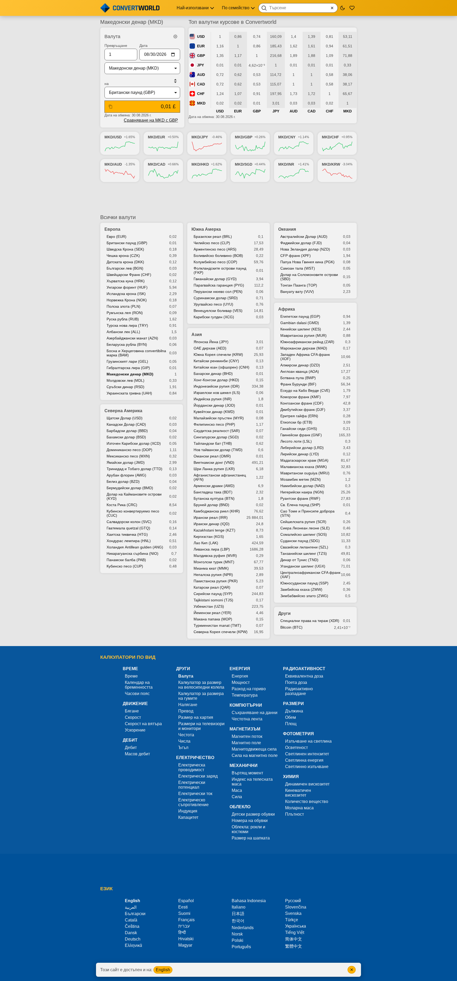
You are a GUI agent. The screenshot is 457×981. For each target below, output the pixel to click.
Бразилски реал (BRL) (213, 236)
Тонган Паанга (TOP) (298, 285)
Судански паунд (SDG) (300, 541)
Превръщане (115, 45)
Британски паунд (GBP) (127, 243)
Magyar (185, 945)
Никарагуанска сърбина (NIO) (132, 553)
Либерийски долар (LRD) (302, 448)
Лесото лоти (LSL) (296, 441)
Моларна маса (299, 808)
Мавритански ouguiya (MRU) (305, 473)
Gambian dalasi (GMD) (299, 323)
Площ (290, 723)
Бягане (132, 711)
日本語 (238, 913)
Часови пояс (137, 693)
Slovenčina (295, 907)
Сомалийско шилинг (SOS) (303, 534)
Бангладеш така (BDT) (213, 492)
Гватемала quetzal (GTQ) (128, 528)
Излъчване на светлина (308, 741)
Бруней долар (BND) (211, 505)
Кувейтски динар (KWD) (214, 412)
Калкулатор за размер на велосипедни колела (201, 684)
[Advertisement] (228, 198)
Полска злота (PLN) (123, 306)
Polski (237, 940)
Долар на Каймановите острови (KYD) (134, 496)
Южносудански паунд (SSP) (304, 583)
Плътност (294, 814)
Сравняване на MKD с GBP (151, 120)
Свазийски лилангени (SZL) (304, 547)
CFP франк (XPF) (295, 255)
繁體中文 (293, 946)
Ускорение (135, 730)
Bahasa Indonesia (249, 900)
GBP (201, 55)
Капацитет (188, 817)
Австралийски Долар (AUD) (303, 236)
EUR (201, 46)
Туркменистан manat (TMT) (217, 625)
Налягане (187, 704)
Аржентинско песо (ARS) (215, 249)
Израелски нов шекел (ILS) (217, 392)
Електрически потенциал (191, 784)
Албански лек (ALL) (123, 332)
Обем (290, 717)
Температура (245, 695)
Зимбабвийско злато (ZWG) (304, 596)
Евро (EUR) (116, 236)
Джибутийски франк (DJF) (302, 409)
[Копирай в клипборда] (110, 106)
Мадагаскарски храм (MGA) (304, 460)
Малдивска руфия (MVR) (215, 555)
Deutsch (132, 939)
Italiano (238, 907)
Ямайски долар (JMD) (126, 462)
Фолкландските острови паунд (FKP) (220, 270)
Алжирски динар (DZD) (300, 365)
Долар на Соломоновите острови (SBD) (309, 276)
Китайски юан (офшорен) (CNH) (221, 367)
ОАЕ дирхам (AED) (210, 348)
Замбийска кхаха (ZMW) (301, 589)
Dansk (131, 932)
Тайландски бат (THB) (213, 443)
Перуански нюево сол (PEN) (218, 291)
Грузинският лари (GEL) (127, 361)
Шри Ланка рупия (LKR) (214, 469)
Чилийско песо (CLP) (212, 243)
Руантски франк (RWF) (300, 498)
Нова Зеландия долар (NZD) (305, 249)
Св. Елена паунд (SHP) (300, 505)
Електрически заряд (198, 776)
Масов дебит (137, 754)
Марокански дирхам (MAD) (303, 348)
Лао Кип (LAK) (206, 543)
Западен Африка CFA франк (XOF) (305, 356)
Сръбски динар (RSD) (125, 387)
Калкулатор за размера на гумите (201, 696)
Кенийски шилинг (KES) (300, 329)
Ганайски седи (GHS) (298, 428)
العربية (130, 907)
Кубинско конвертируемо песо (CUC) (133, 513)
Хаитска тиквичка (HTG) (127, 534)
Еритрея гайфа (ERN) (299, 416)
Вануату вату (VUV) (297, 291)
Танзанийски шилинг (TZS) (303, 553)
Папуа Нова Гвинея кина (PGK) (307, 262)
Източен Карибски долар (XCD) (134, 443)
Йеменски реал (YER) (212, 613)
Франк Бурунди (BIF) (298, 384)
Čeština (132, 926)
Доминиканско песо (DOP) (129, 450)
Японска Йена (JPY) (211, 342)
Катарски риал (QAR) (212, 587)
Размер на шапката (251, 838)
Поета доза (296, 682)
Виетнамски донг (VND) (214, 462)
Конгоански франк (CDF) (301, 403)
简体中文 (293, 939)
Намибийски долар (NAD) (302, 486)
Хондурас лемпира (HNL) (129, 541)
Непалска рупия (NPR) (213, 575)
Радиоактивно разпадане (299, 691)
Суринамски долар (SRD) (216, 298)
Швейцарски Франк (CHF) (129, 274)
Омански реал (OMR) (212, 456)
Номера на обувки (250, 820)
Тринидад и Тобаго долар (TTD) (134, 469)
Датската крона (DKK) (125, 262)
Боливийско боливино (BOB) (218, 255)
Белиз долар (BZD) (123, 481)
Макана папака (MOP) (213, 619)
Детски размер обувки (253, 814)
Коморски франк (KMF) (300, 397)
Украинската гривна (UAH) (129, 393)
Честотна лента (247, 719)
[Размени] (175, 81)
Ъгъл (183, 747)
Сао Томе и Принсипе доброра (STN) (307, 513)
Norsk (237, 934)
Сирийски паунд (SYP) (213, 594)
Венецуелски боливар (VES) (218, 310)
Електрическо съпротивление (193, 802)
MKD (201, 103)
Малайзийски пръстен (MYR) (219, 418)
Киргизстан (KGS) (209, 536)
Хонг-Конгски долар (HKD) (216, 380)
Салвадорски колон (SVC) (129, 522)
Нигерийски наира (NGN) (302, 492)
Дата (143, 45)
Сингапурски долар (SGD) (216, 437)
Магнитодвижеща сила (254, 749)
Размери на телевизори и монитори (201, 726)
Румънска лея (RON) (125, 313)
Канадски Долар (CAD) (126, 424)
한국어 (238, 921)
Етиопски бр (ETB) (296, 422)
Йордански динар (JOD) (214, 405)
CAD (201, 84)
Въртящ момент (247, 773)
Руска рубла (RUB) (123, 319)
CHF (201, 94)
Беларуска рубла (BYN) (127, 344)
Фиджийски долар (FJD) (301, 243)
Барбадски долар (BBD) (127, 431)
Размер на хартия (195, 717)
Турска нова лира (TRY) (127, 325)
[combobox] (298, 8)
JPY (200, 65)
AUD (201, 74)
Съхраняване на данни (254, 712)
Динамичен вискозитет (307, 784)
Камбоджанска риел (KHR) (217, 511)
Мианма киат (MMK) (211, 568)
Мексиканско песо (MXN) (128, 456)
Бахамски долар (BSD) (126, 437)
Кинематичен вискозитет (298, 792)
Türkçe (291, 920)
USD (201, 36)
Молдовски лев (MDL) (125, 380)
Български (135, 913)
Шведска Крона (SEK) (125, 249)
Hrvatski (186, 939)
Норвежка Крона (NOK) (127, 300)
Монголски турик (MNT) (214, 562)
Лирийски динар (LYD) (299, 454)
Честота (186, 735)
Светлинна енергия (304, 760)
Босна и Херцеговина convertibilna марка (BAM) (136, 353)
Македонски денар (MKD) (130, 374)
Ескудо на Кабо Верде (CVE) (305, 390)
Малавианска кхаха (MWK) (303, 467)
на (106, 83)
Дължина (294, 711)
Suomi (184, 913)
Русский (293, 900)
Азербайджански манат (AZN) (132, 338)
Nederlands (243, 927)
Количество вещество (306, 801)
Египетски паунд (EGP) (300, 316)
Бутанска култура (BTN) (214, 498)
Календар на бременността (139, 684)
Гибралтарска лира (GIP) (128, 368)
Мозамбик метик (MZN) (300, 479)
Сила (237, 796)
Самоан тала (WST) (297, 268)
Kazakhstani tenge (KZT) (214, 530)
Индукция (187, 811)
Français (186, 920)
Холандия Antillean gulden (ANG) (135, 547)
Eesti (183, 907)
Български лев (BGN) (125, 268)
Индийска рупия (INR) (213, 399)
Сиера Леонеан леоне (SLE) (305, 528)
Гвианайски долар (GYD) (215, 279)
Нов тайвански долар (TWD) (218, 450)
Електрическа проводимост (191, 767)
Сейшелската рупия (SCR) (303, 522)
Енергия (240, 676)
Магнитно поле (246, 743)
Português (241, 946)
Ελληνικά (133, 945)
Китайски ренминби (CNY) (216, 361)
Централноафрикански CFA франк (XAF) (310, 574)
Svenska (293, 913)
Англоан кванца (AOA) (299, 371)
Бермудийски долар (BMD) (130, 488)
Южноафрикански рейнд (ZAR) (307, 342)
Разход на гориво (249, 689)
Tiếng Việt (294, 932)
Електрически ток (195, 793)
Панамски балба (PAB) (126, 560)
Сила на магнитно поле (255, 755)
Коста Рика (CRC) (122, 505)
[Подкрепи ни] (352, 8)
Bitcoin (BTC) (291, 627)
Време (131, 676)
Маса (237, 790)
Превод (185, 711)
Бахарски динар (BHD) (213, 373)
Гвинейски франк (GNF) (301, 435)
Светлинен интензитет (307, 754)
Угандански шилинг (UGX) (302, 566)
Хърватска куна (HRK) (126, 281)
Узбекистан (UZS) (209, 606)
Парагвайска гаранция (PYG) (219, 285)
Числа (184, 741)
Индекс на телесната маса (252, 781)
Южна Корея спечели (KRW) (218, 354)
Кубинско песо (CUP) (125, 566)
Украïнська (295, 926)
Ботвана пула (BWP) (298, 378)
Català (131, 920)
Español (186, 900)
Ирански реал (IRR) (211, 517)
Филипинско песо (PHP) (214, 424)
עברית (184, 926)
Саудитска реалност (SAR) (217, 431)
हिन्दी (182, 932)
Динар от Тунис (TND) (299, 560)
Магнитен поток (247, 736)
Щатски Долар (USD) (125, 418)
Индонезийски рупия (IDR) (217, 386)
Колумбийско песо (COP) (215, 262)
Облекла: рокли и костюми (248, 829)
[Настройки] (175, 36)
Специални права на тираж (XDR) (309, 621)
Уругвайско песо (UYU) (213, 304)
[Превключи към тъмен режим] (342, 8)
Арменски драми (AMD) (214, 486)
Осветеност (296, 747)
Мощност (241, 682)
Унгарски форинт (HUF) (127, 287)
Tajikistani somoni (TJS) (213, 600)
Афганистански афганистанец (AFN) (220, 477)
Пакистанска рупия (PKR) (216, 581)
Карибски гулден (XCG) (214, 317)
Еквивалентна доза (304, 676)
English (163, 970)
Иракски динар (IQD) (212, 524)
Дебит (131, 747)
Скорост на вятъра (143, 723)
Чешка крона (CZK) (123, 255)
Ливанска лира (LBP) (212, 549)
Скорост (133, 717)
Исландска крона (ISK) (126, 294)
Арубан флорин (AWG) (126, 475)
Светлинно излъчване (306, 766)
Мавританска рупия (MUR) (303, 335)
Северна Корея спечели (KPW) (221, 632)
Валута (185, 676)
